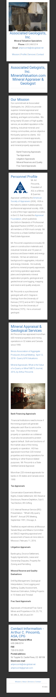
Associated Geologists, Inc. (28, 35)
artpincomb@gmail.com (22, 668)
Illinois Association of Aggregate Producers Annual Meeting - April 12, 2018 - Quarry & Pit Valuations (27, 354)
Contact (40, 54)
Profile (23, 54)
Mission (15, 54)
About (24, 682)
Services (31, 54)
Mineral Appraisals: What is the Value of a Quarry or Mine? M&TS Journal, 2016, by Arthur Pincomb (27, 368)
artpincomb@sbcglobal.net (31, 48)
